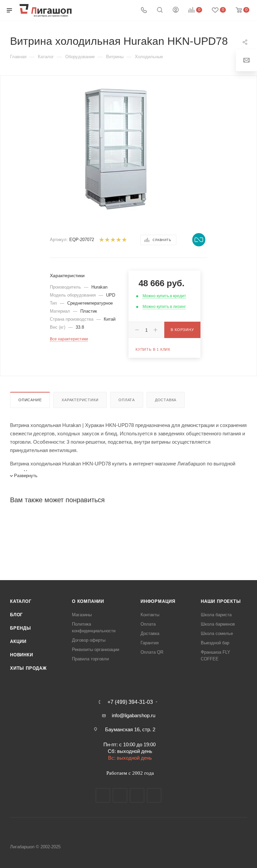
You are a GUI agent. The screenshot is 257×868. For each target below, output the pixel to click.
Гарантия (150, 642)
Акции (18, 641)
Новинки (21, 654)
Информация (158, 601)
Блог (16, 614)
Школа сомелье (217, 633)
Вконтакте (103, 795)
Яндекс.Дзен (154, 795)
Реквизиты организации (95, 649)
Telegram (120, 795)
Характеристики (80, 400)
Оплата (126, 400)
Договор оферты (88, 640)
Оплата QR (152, 652)
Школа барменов (218, 624)
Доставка (165, 400)
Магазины (82, 614)
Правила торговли (90, 658)
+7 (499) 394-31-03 (130, 702)
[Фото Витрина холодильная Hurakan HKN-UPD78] (116, 148)
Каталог (20, 601)
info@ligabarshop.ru (133, 715)
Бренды (20, 628)
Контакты (150, 614)
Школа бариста (216, 614)
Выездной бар (215, 642)
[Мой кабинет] (176, 10)
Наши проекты (221, 601)
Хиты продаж (28, 668)
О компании (88, 601)
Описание (29, 400)
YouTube (137, 795)
